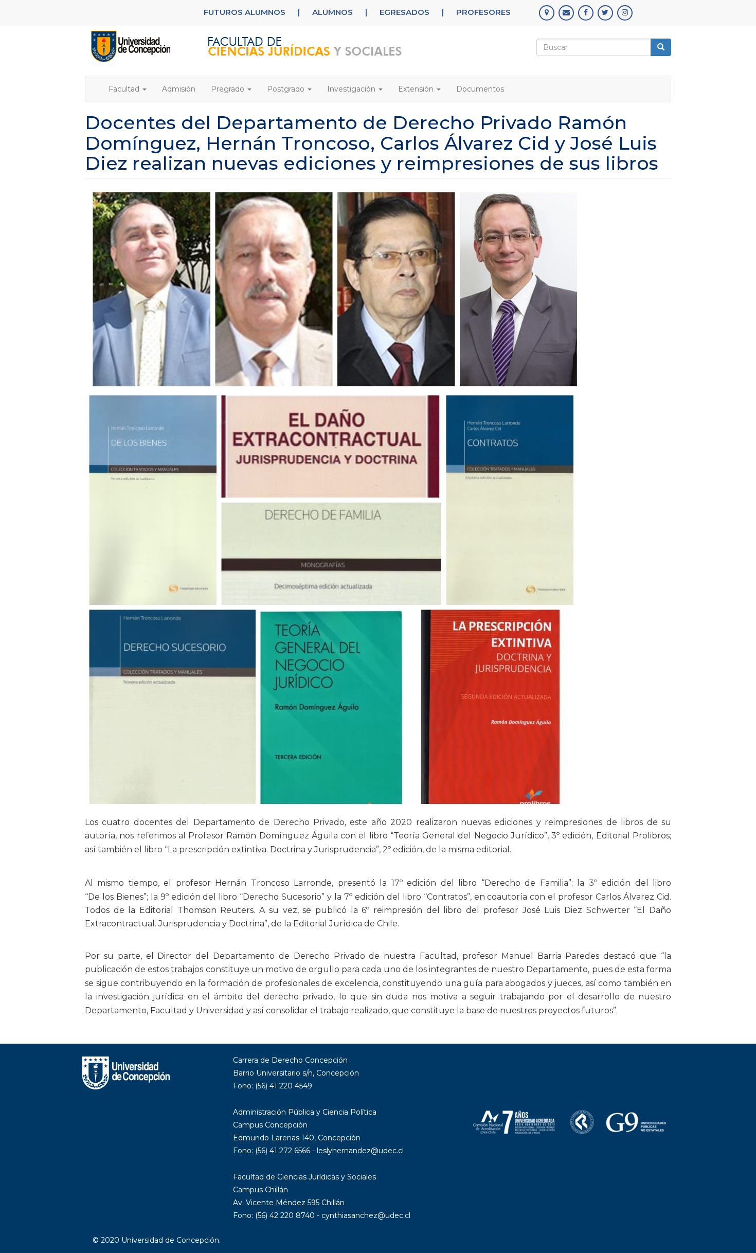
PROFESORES (483, 12)
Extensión (417, 89)
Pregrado (228, 89)
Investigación (352, 89)
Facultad (125, 89)
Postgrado (287, 89)
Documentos (480, 89)
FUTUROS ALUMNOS (244, 12)
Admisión (178, 89)
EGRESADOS (404, 12)
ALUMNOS (332, 12)
